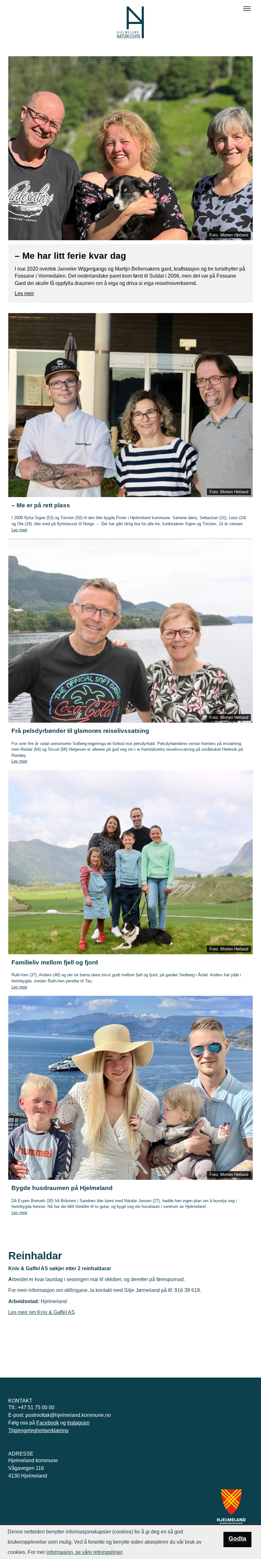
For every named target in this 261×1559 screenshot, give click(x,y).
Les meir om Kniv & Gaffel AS (41, 1312)
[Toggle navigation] (247, 8)
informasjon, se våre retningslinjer (84, 1552)
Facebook (47, 1422)
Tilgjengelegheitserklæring (38, 1430)
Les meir (24, 293)
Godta (237, 1538)
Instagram (78, 1422)
